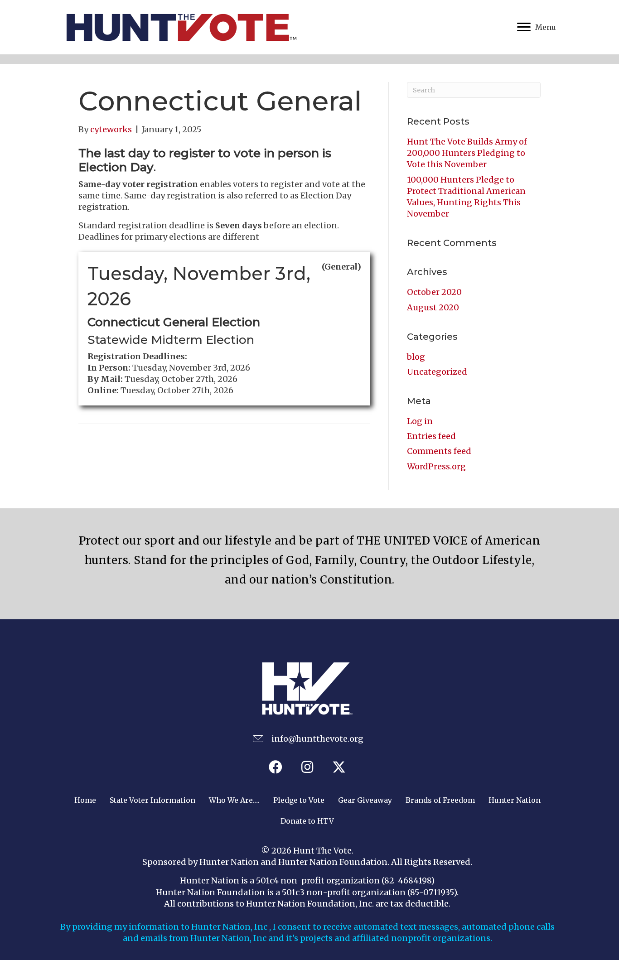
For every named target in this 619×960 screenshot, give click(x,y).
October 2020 (434, 292)
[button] (275, 767)
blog (416, 357)
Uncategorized (437, 372)
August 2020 (433, 307)
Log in (420, 421)
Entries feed (431, 436)
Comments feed (439, 451)
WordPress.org (436, 466)
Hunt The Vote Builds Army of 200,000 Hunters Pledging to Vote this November (467, 152)
